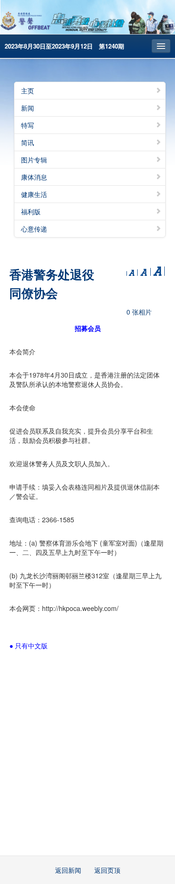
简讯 (27, 142)
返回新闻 (68, 870)
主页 (27, 90)
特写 (27, 125)
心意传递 (34, 228)
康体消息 (34, 177)
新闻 (27, 107)
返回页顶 (107, 870)
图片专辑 (34, 159)
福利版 (31, 211)
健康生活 (34, 194)
